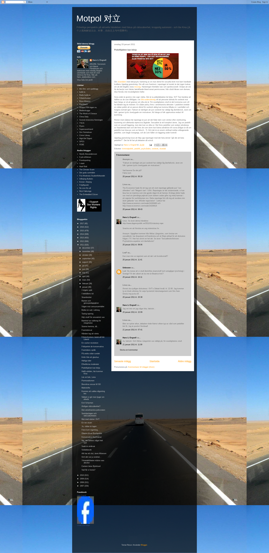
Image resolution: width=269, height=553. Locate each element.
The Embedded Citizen (88, 194)
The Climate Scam (86, 170)
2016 (82, 227)
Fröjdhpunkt (84, 185)
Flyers (81, 126)
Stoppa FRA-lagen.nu (88, 107)
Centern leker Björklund (91, 466)
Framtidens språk (89, 350)
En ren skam (87, 423)
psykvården (146, 149)
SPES (81, 141)
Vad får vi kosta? (88, 470)
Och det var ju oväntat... (91, 457)
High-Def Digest (85, 138)
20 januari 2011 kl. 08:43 (132, 209)
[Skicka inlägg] (150, 145)
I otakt (81, 163)
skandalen (122, 82)
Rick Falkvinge (85, 191)
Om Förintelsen (85, 132)
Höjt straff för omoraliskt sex (93, 317)
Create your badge (83, 525)
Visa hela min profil (85, 80)
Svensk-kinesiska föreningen (91, 120)
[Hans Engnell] (85, 523)
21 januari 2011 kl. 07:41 (132, 330)
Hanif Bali (83, 166)
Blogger (144, 545)
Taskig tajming (87, 314)
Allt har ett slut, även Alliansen (94, 453)
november (86, 251)
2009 (82, 479)
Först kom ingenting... (90, 430)
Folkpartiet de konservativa (93, 346)
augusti (85, 262)
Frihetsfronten (85, 98)
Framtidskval (87, 330)
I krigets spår (87, 290)
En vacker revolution (90, 343)
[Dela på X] (160, 145)
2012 (82, 241)
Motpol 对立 (98, 18)
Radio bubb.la (84, 95)
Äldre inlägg (184, 361)
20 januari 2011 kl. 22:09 (132, 312)
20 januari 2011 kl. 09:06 (132, 245)
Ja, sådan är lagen (89, 426)
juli (83, 266)
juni (84, 269)
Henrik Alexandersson (88, 154)
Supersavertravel (86, 129)
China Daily (84, 117)
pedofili (137, 149)
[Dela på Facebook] (163, 145)
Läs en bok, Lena (89, 377)
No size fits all (85, 188)
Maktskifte (86, 388)
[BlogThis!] (158, 145)
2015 (82, 231)
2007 (82, 486)
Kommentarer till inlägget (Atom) (141, 367)
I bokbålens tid (87, 294)
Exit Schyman (87, 403)
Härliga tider (86, 361)
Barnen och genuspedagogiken (90, 302)
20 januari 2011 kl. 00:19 (132, 176)
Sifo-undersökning (148, 100)
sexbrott (155, 149)
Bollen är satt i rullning (91, 310)
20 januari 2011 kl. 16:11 (132, 277)
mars (84, 280)
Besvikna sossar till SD (91, 384)
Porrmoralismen (88, 381)
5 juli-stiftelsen (85, 157)
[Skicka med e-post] (155, 145)
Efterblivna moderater (90, 364)
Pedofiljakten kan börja (91, 368)
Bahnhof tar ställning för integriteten (91, 322)
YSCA (81, 123)
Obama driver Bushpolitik (92, 433)
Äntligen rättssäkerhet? (91, 406)
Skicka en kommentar (129, 350)
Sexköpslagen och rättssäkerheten (89, 414)
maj (84, 273)
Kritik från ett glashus (90, 357)
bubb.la (82, 92)
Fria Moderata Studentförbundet (92, 176)
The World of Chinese (88, 114)
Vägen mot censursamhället (93, 306)
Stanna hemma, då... (90, 326)
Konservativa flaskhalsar (92, 437)
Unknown (127, 268)
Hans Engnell (81, 495)
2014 (82, 234)
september (86, 258)
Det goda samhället (87, 173)
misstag (137, 87)
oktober (85, 255)
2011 (82, 245)
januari (85, 287)
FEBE (81, 145)
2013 (82, 238)
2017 (82, 223)
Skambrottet (86, 297)
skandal (162, 149)
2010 (82, 475)
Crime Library (84, 135)
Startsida (154, 361)
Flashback (83, 104)
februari (85, 283)
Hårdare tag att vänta (90, 334)
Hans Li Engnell (130, 217)
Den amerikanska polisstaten (93, 410)
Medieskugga (84, 110)
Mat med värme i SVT (90, 419)
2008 (82, 482)
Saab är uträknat (88, 446)
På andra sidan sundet (91, 353)
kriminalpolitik (127, 149)
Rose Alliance (84, 101)
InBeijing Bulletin (86, 179)
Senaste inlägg (122, 361)
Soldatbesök (87, 450)
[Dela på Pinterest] (166, 145)
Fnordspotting (84, 160)
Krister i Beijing (85, 182)
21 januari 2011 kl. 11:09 (132, 345)
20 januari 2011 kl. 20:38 (132, 297)
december (86, 248)
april (84, 276)
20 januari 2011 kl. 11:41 (132, 260)
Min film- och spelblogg (88, 89)
